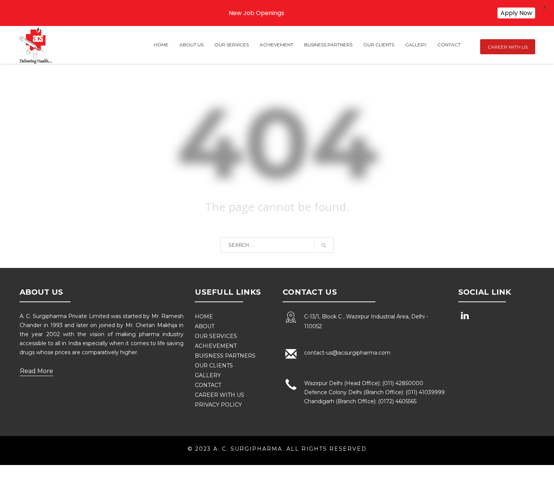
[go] (324, 245)
